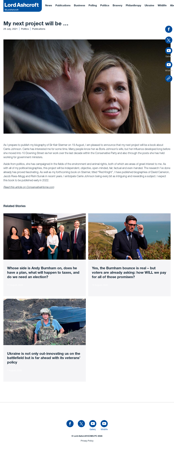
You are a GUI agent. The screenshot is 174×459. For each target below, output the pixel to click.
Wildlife (162, 5)
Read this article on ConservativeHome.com (28, 187)
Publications (63, 5)
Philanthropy (133, 5)
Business (79, 5)
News (48, 5)
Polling (93, 5)
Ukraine (149, 5)
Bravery (117, 5)
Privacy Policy (87, 440)
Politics (104, 5)
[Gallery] (92, 424)
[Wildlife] (104, 424)
